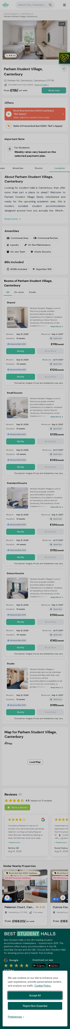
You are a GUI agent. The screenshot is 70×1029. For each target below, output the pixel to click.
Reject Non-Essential (35, 1006)
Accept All (35, 995)
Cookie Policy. (43, 985)
